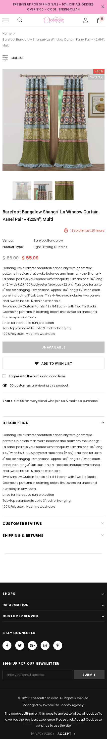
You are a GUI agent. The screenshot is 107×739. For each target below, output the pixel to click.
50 (12, 385)
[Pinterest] (57, 645)
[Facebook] (6, 645)
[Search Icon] (19, 20)
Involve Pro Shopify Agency (63, 705)
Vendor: (8, 240)
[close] (102, 6)
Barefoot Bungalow (48, 240)
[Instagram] (45, 645)
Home (6, 33)
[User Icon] (85, 20)
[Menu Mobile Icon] (5, 20)
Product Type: (13, 247)
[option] (53, 120)
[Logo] (53, 20)
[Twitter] (19, 645)
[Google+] (32, 645)
